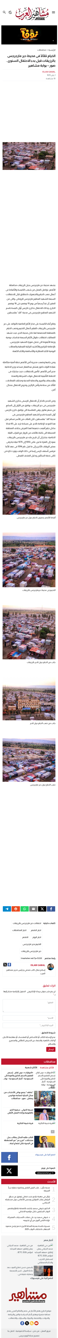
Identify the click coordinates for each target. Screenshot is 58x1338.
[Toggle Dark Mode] (10, 12)
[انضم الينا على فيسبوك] (22, 1323)
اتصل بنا (11, 1331)
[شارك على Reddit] (15, 908)
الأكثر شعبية (31, 1067)
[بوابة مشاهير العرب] (29, 1295)
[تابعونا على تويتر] (27, 1323)
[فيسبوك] (9, 964)
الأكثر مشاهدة (47, 1067)
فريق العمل (45, 1331)
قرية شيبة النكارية (25, 1123)
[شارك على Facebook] (51, 908)
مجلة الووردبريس (26, 1336)
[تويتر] (5, 964)
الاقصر (25, 937)
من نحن (36, 1331)
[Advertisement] (29, 111)
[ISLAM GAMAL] (50, 967)
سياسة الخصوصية (23, 1331)
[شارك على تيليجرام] (7, 908)
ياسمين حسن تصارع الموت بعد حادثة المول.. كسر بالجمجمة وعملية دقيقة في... (20, 1270)
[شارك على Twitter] (42, 908)
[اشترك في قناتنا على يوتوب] (36, 1323)
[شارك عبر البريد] (33, 908)
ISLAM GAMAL (48, 72)
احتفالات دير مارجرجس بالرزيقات (27, 923)
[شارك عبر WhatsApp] (24, 908)
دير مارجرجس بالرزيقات (31, 951)
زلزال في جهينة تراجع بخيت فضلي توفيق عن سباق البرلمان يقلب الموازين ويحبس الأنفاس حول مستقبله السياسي (27, 1199)
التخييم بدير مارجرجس (32, 944)
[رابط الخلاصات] (32, 1323)
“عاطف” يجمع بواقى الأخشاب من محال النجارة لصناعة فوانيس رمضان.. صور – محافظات (18, 1095)
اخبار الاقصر (36, 930)
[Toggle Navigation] (54, 12)
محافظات (41, 50)
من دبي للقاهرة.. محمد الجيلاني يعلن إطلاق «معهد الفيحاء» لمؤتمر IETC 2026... (20, 1248)
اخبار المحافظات (19, 930)
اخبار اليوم (37, 937)
